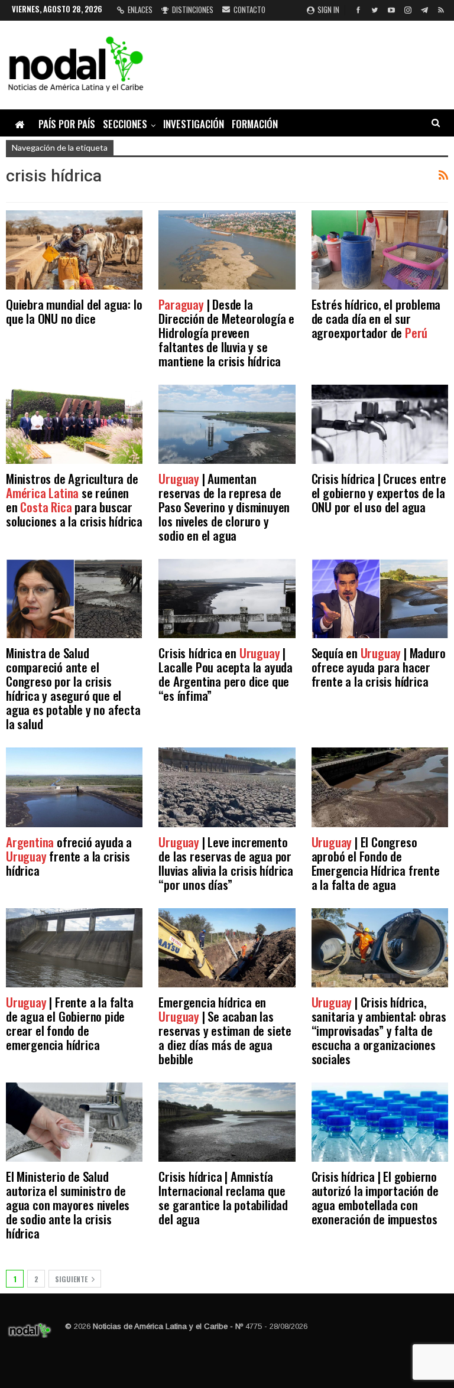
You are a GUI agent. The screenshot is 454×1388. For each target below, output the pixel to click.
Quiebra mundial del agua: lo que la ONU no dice (74, 311)
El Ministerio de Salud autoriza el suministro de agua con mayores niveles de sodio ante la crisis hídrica (67, 1204)
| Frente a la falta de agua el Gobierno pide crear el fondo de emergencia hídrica (70, 1023)
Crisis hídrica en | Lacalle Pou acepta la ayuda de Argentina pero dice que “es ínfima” (225, 673)
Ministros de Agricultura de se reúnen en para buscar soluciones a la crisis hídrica (74, 499)
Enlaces (140, 9)
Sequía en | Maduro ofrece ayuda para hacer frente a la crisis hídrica (379, 666)
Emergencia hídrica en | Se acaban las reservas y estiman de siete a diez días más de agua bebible (224, 1030)
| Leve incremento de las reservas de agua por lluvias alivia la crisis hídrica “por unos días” (225, 863)
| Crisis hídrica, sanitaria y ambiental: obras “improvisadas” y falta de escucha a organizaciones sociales (379, 1030)
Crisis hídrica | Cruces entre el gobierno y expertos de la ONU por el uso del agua (379, 492)
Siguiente (72, 1279)
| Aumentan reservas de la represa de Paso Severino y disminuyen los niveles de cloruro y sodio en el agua (224, 506)
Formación (255, 123)
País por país (66, 123)
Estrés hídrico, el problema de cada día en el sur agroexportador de (376, 318)
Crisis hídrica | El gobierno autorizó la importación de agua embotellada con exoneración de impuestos (375, 1197)
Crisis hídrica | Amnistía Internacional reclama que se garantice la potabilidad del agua (223, 1197)
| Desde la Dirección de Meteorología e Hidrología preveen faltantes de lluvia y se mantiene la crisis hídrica (226, 332)
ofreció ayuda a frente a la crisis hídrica (69, 856)
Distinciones (192, 9)
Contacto (249, 9)
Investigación (193, 123)
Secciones (125, 123)
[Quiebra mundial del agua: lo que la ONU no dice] (74, 250)
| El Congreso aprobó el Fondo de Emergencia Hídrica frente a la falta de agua (376, 863)
